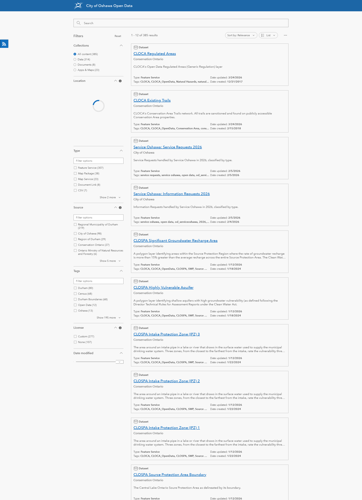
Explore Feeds (4, 44)
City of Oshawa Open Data (109, 5)
